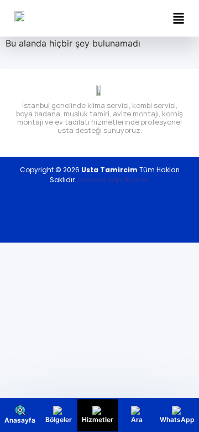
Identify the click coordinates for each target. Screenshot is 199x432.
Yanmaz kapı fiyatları (114, 179)
